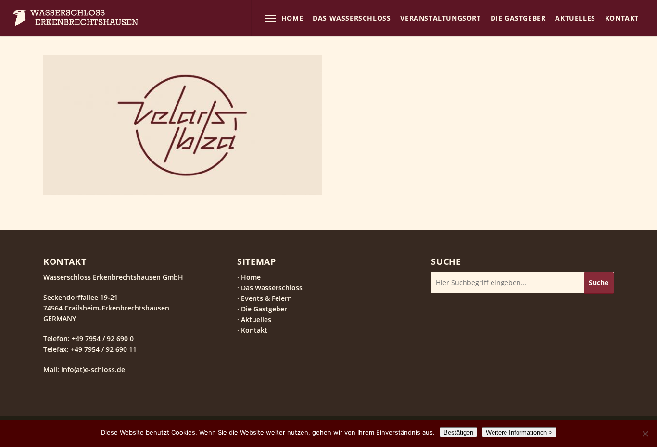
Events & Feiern (266, 298)
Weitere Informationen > (519, 432)
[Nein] (645, 433)
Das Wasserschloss (272, 287)
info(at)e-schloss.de (92, 369)
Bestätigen (458, 432)
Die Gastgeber (264, 308)
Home (251, 277)
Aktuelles (256, 319)
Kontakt (254, 330)
